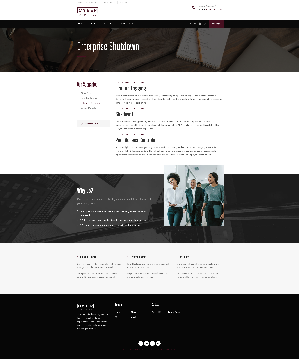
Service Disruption (89, 107)
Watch (113, 24)
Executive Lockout (89, 98)
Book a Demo (174, 312)
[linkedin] (195, 23)
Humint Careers (109, 3)
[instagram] (204, 23)
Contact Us (127, 24)
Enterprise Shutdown (90, 103)
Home (79, 24)
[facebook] (190, 23)
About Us (92, 24)
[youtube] (200, 23)
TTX (103, 24)
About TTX (86, 93)
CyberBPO (124, 3)
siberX (79, 3)
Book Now (216, 23)
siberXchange (92, 3)
